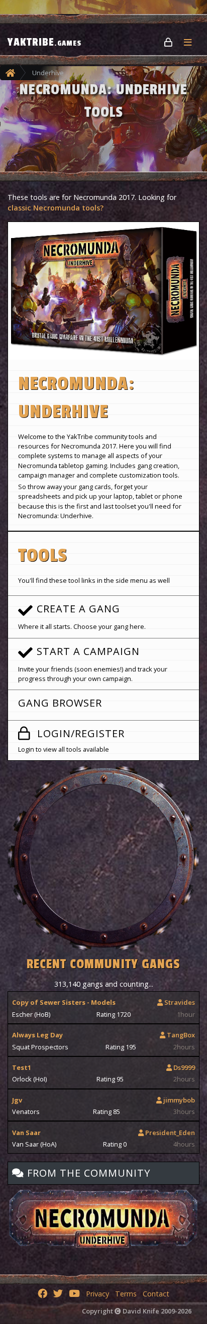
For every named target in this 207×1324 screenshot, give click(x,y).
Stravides (179, 1002)
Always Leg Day (37, 1034)
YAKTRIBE (44, 42)
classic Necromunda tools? (56, 207)
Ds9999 (183, 1067)
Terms (126, 1293)
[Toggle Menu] (191, 42)
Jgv (17, 1100)
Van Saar (26, 1132)
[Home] (10, 72)
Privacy (97, 1293)
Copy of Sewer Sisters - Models (64, 1002)
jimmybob (178, 1100)
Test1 (21, 1067)
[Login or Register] (169, 42)
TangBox (180, 1034)
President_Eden (169, 1132)
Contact (156, 1293)
